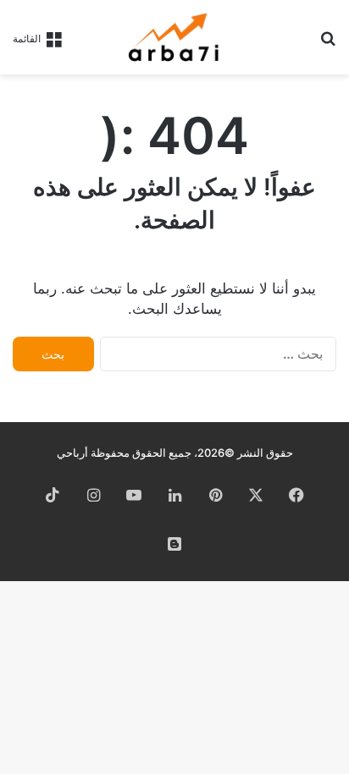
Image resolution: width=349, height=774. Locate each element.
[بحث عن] (327, 44)
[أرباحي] (174, 37)
